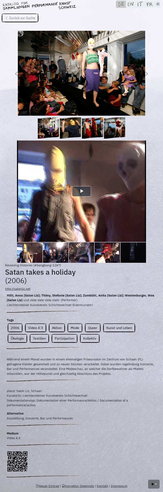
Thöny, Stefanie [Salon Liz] (61, 295)
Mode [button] (75, 328)
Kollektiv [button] (89, 338)
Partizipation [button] (64, 338)
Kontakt (102, 486)
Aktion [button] (57, 328)
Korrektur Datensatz (79, 486)
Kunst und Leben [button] (119, 328)
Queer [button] (92, 328)
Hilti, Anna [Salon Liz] (23, 295)
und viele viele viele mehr (41, 300)
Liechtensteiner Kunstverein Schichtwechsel (39, 305)
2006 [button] (15, 328)
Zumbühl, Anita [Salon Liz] (103, 295)
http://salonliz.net (17, 289)
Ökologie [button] (17, 338)
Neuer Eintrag (49, 486)
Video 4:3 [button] (35, 328)
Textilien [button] (39, 338)
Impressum (119, 486)
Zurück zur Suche (21, 18)
